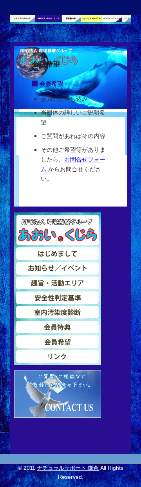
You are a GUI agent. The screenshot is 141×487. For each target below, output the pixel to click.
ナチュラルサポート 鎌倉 (68, 468)
